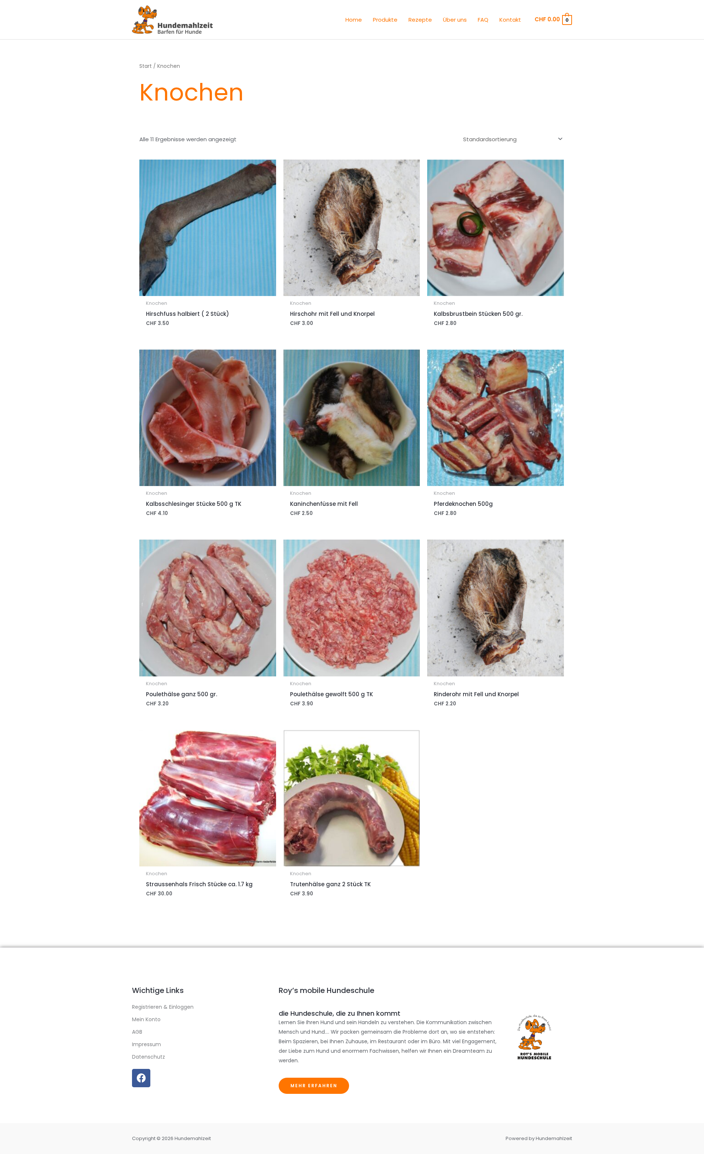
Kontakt (510, 19)
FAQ (483, 19)
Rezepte (420, 19)
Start (145, 66)
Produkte (385, 19)
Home (353, 19)
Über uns (455, 19)
